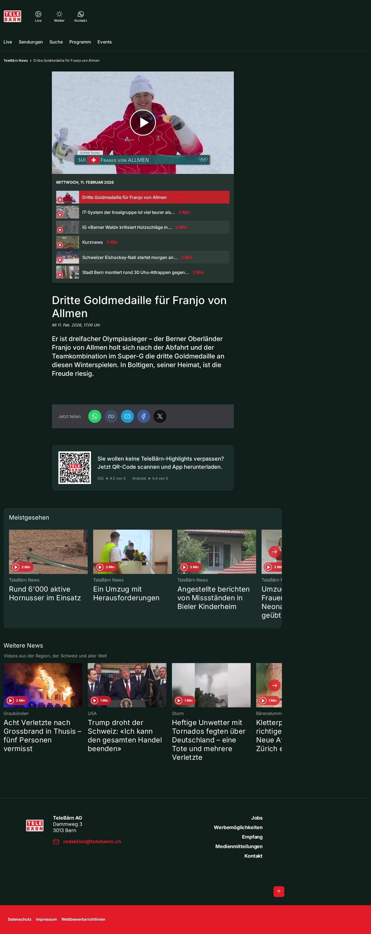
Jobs (257, 818)
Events (105, 42)
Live (8, 42)
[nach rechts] (275, 552)
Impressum (46, 919)
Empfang (252, 837)
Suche (56, 42)
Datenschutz (20, 919)
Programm (80, 42)
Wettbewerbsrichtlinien (83, 919)
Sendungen (31, 42)
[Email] (127, 416)
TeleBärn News (16, 60)
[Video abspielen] (143, 122)
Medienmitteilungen (239, 846)
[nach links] (11, 552)
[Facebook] (143, 416)
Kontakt (253, 856)
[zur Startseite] (12, 16)
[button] (111, 416)
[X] (159, 416)
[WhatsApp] (94, 416)
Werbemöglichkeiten (238, 827)
